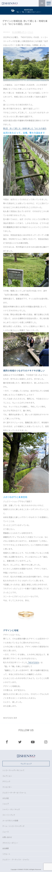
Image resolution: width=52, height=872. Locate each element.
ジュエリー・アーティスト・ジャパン (15, 859)
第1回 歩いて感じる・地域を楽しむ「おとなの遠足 (24, 128)
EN (42, 3)
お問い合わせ (7, 837)
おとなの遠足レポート (19, 32)
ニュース (5, 831)
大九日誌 (5, 798)
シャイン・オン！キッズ (11, 809)
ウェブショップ (26, 763)
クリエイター (7, 787)
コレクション (7, 776)
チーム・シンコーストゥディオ (13, 826)
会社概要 (5, 848)
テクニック (6, 781)
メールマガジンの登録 (10, 820)
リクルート (6, 854)
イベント (30, 32)
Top (48, 868)
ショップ (5, 804)
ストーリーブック (8, 815)
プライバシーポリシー (10, 843)
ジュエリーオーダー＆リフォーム (14, 792)
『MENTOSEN (33, 662)
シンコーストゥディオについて (13, 770)
